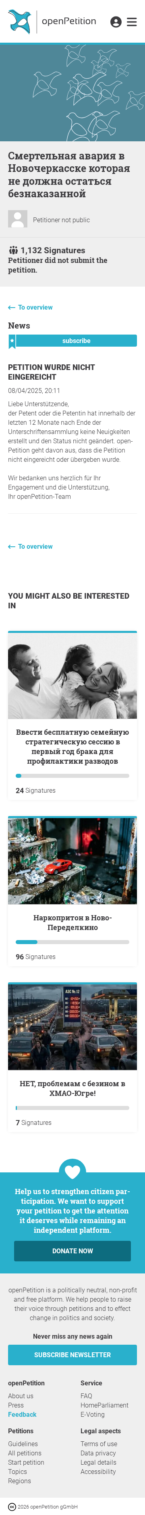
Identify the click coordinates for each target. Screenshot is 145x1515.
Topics (17, 1472)
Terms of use (99, 1444)
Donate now (72, 1251)
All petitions (24, 1453)
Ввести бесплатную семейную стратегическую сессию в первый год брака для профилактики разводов (72, 746)
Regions (19, 1481)
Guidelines (23, 1444)
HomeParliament (104, 1405)
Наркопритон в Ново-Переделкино (72, 922)
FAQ (86, 1396)
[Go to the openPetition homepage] (53, 21)
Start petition (26, 1462)
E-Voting (93, 1414)
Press (16, 1405)
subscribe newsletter (72, 1355)
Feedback (22, 1414)
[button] (116, 23)
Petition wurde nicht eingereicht (51, 372)
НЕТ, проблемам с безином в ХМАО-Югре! (72, 1088)
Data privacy (98, 1453)
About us (20, 1396)
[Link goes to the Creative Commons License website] (13, 1506)
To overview (35, 307)
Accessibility (98, 1472)
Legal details (98, 1462)
